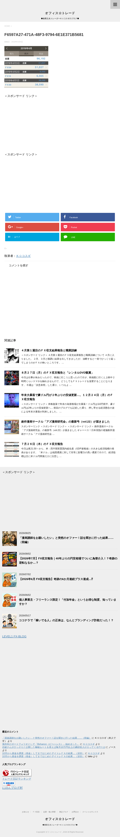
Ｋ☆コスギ (23, 255)
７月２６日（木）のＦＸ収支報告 (42, 443)
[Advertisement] (60, 122)
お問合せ (75, 812)
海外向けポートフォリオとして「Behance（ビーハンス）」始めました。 (40, 744)
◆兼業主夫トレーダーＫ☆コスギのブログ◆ (60, 825)
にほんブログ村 (12, 787)
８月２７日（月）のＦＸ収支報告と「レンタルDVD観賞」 (57, 372)
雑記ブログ (63, 812)
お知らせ (25, 812)
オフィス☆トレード (60, 13)
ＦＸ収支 (36, 812)
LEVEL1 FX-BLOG (14, 636)
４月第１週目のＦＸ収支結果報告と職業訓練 (49, 350)
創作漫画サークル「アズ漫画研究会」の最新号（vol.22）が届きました (65, 421)
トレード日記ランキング (16, 778)
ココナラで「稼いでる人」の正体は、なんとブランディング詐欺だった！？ (66, 620)
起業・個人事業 (49, 812)
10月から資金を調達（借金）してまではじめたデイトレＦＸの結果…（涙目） (43, 753)
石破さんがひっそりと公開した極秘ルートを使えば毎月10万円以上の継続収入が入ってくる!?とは (53, 747)
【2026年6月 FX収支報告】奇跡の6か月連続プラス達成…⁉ (56, 579)
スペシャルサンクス (90, 812)
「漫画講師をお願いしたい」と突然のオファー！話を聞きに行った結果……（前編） (46, 738)
